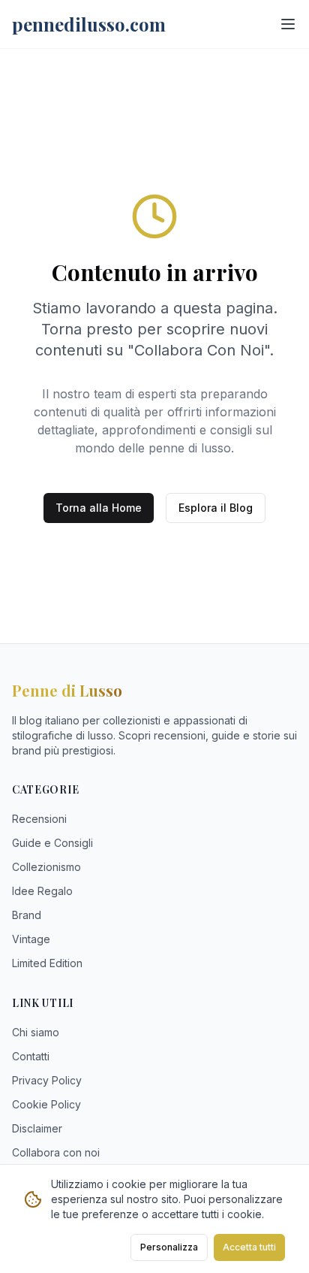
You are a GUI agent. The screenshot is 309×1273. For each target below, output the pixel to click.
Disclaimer (37, 1128)
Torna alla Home (99, 507)
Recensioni (39, 818)
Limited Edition (47, 963)
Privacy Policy (47, 1080)
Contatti (31, 1056)
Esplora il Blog (215, 507)
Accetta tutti (249, 1247)
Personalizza (169, 1247)
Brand (26, 915)
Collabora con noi (56, 1152)
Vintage (31, 939)
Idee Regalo (42, 890)
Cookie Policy (46, 1104)
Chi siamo (35, 1032)
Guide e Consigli (52, 842)
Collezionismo (46, 866)
